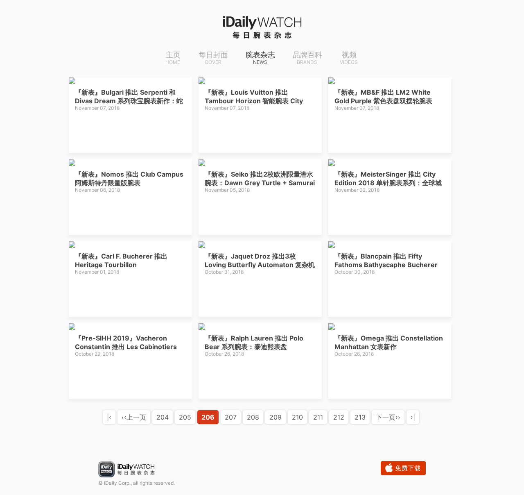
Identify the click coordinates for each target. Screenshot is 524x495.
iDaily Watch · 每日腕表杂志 (133, 470)
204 (162, 417)
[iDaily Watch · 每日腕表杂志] (262, 26)
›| (413, 417)
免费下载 (403, 468)
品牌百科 (307, 58)
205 (185, 417)
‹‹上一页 (134, 417)
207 (231, 417)
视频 (349, 58)
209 (275, 417)
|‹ (109, 417)
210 (297, 417)
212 (338, 417)
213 (360, 417)
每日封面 (213, 58)
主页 (173, 58)
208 (253, 417)
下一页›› (388, 417)
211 (318, 417)
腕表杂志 (260, 58)
